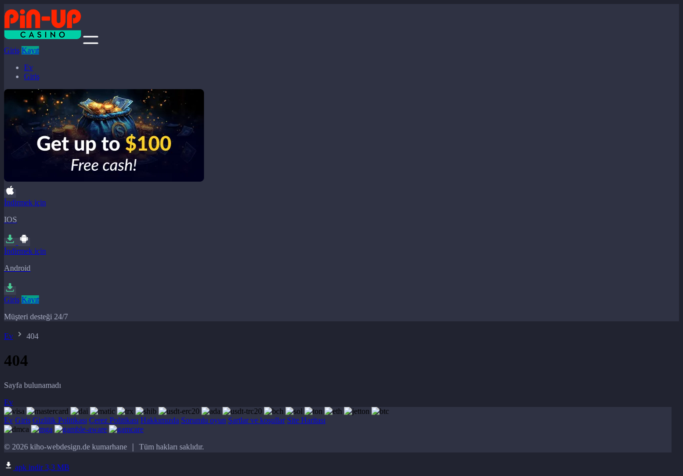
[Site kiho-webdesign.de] (42, 41)
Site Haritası (306, 420)
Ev (28, 67)
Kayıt (30, 50)
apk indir (41, 467)
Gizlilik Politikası (59, 420)
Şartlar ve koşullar (256, 420)
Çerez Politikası (113, 420)
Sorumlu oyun (203, 420)
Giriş (12, 50)
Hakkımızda (159, 420)
